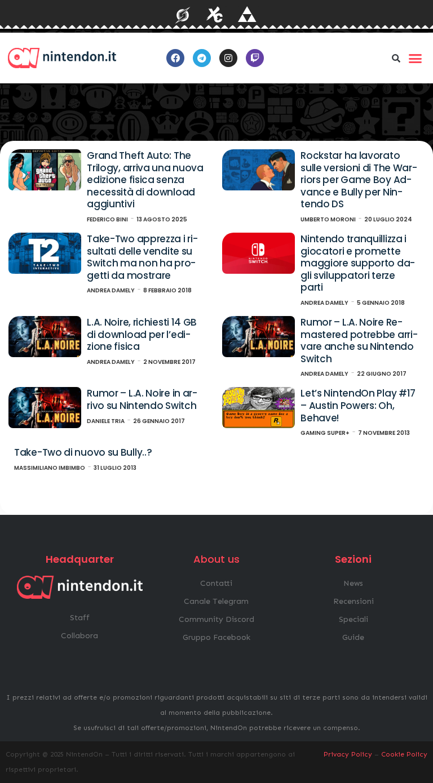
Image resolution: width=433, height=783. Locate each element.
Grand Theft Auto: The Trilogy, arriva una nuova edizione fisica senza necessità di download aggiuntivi (145, 180)
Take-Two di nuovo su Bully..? (83, 452)
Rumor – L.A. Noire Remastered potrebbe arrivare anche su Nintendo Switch (359, 340)
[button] (396, 58)
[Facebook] (175, 58)
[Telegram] (202, 58)
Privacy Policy (348, 754)
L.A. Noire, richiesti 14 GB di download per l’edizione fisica (142, 334)
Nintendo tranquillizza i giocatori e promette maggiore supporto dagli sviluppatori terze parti (358, 263)
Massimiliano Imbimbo (49, 468)
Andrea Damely (111, 290)
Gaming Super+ (325, 433)
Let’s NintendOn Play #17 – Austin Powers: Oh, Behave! (358, 405)
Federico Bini (107, 219)
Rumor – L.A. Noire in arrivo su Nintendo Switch (142, 399)
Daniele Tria (106, 421)
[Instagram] (228, 58)
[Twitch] (255, 58)
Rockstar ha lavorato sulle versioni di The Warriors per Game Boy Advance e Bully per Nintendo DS (359, 180)
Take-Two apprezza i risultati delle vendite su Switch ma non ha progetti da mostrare (142, 257)
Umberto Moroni (328, 219)
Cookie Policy (404, 754)
